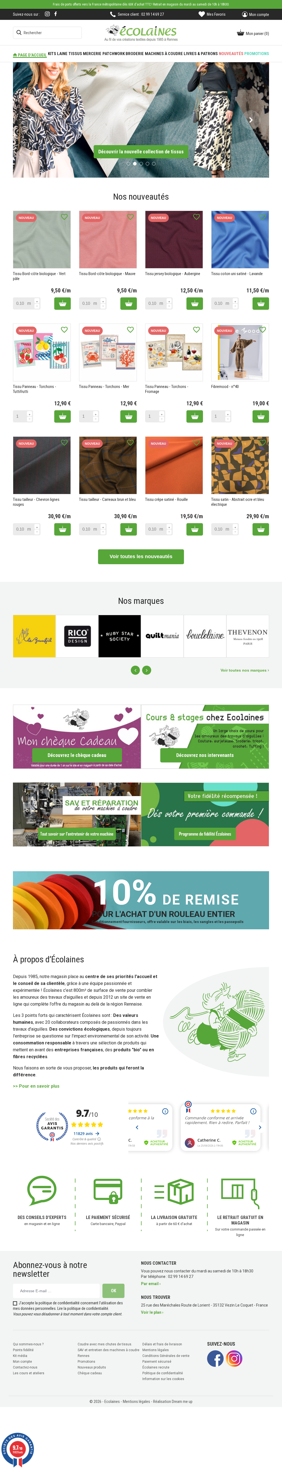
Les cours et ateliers (28, 1373)
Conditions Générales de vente (165, 1355)
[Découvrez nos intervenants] (205, 736)
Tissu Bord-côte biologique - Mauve (107, 273)
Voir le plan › (152, 1312)
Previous (135, 669)
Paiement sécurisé (156, 1361)
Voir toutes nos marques (244, 669)
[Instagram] (47, 14)
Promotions (86, 1361)
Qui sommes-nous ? (28, 1344)
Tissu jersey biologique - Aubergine (172, 273)
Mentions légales (155, 1349)
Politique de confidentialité (162, 1373)
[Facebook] (55, 14)
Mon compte (22, 1361)
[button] (31, 119)
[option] (141, 119)
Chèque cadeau (90, 1373)
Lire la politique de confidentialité (82, 1308)
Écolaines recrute (155, 1367)
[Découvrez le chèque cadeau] (77, 736)
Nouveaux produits (92, 1367)
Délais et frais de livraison (162, 1344)
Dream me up (182, 1401)
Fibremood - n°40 (225, 386)
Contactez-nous (25, 1367)
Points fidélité (23, 1349)
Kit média (20, 1355)
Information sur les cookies (163, 1378)
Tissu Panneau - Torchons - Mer (104, 386)
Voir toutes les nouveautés (141, 556)
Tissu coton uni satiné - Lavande (237, 273)
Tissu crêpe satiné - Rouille (166, 498)
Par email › (151, 1283)
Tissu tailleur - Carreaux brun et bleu (107, 498)
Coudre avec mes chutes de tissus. (105, 1344)
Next (146, 669)
